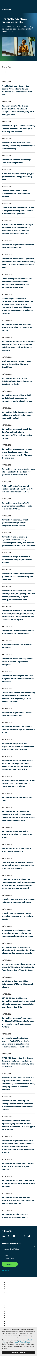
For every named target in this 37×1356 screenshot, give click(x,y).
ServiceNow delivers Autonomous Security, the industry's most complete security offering (18, 146)
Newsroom (6, 10)
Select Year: (7, 67)
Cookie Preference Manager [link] (22, 1342)
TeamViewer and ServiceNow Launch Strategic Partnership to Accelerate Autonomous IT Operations (18, 211)
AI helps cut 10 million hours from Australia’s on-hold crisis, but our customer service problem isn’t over (17, 933)
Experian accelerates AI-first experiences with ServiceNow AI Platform (16, 194)
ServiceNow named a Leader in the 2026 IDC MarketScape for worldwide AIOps (18, 729)
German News (9, 1258)
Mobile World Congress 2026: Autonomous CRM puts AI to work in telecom (18, 984)
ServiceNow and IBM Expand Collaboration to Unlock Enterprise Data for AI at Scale (17, 381)
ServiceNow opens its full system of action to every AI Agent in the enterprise (17, 661)
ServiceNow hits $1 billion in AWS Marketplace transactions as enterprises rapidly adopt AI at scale (17, 398)
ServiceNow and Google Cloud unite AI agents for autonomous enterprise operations (18, 679)
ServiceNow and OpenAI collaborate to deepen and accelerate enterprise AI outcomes (18, 1183)
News (6, 1255)
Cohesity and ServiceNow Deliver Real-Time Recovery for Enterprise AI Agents (18, 916)
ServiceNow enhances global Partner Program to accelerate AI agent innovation (18, 1166)
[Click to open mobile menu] (34, 9)
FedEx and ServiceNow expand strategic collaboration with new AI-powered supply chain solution (17, 489)
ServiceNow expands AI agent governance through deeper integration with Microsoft (15, 523)
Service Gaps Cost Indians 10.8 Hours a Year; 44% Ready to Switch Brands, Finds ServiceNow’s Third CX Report (18, 967)
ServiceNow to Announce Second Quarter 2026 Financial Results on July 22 (17, 327)
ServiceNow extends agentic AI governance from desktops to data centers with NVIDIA (17, 506)
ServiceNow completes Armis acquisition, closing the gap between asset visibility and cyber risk (18, 746)
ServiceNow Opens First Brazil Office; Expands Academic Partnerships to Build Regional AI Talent (18, 129)
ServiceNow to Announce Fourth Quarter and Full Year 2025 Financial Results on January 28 (18, 1200)
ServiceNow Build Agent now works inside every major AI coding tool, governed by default (17, 415)
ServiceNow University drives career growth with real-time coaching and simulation (18, 577)
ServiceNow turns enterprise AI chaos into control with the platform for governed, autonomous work (18, 472)
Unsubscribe (6, 1271)
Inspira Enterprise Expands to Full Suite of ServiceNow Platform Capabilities (16, 364)
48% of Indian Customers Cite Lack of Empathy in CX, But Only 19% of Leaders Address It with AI (18, 783)
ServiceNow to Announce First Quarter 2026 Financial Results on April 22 (17, 834)
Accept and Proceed (18, 1353)
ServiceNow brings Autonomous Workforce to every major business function (17, 560)
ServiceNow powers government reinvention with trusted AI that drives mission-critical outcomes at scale (18, 950)
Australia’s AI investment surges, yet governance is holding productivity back (18, 177)
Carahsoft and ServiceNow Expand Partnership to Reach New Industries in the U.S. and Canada (18, 865)
